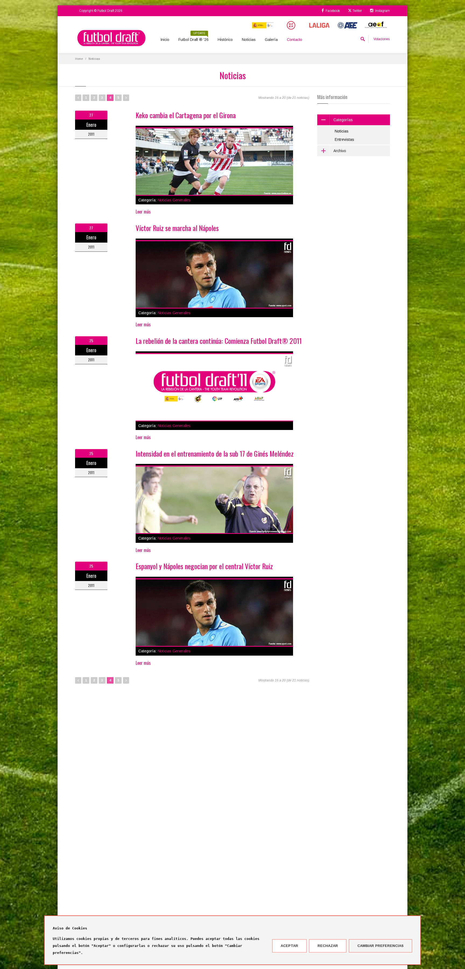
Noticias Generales (174, 200)
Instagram (382, 11)
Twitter (357, 11)
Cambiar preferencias (380, 946)
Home (79, 58)
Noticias (249, 39)
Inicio (164, 39)
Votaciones (382, 39)
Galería (271, 39)
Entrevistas (344, 139)
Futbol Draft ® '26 (193, 38)
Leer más (143, 211)
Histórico (225, 39)
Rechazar (328, 946)
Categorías (343, 120)
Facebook (332, 11)
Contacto (294, 39)
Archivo (339, 151)
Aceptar (289, 946)
